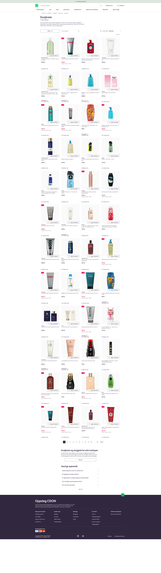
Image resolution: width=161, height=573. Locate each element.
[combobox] (71, 5)
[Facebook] (83, 536)
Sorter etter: (105, 31)
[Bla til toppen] (122, 494)
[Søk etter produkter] (100, 5)
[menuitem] (40, 9)
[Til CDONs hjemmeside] (36, 5)
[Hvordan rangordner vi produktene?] (101, 31)
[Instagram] (78, 536)
